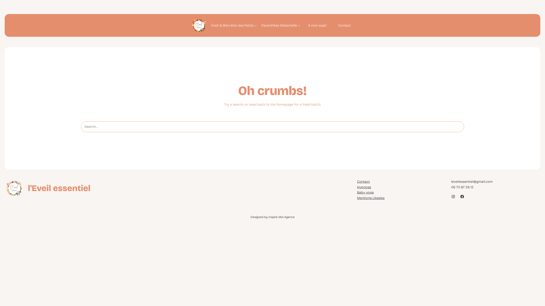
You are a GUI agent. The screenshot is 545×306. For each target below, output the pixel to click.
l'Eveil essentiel (59, 188)
